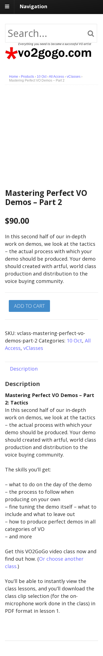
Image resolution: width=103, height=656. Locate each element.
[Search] (91, 33)
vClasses (73, 77)
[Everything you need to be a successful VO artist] (51, 55)
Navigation (33, 6)
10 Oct (41, 77)
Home (13, 77)
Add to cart (29, 306)
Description (24, 368)
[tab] (24, 368)
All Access (56, 77)
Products (27, 77)
